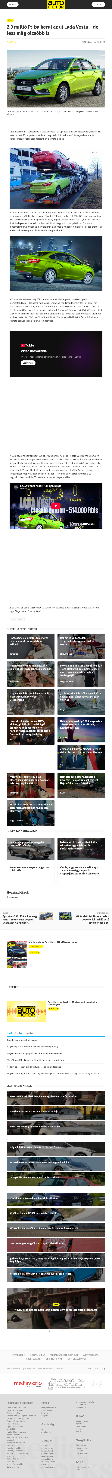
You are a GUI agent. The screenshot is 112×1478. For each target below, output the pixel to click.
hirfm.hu (79, 1469)
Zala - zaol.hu (13, 1467)
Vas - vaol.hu (12, 1461)
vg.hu (43, 1429)
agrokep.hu (46, 1432)
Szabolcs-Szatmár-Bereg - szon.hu (18, 1454)
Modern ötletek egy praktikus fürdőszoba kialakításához (34, 1067)
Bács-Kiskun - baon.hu (16, 1408)
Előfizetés (34, 953)
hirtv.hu (44, 1413)
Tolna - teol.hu (13, 1459)
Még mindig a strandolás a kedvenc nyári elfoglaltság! (32, 1046)
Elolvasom (53, 1009)
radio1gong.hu (82, 1467)
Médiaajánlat (37, 1355)
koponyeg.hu (81, 1448)
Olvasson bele (36, 946)
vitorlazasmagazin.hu (85, 1402)
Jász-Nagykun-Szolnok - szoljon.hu (17, 1438)
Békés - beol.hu (13, 1413)
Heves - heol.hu (13, 1435)
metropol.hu (81, 1426)
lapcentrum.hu (82, 1453)
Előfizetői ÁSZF (54, 1359)
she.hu (79, 1432)
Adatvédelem (90, 1355)
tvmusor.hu (81, 1407)
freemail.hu (81, 1445)
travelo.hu (45, 1464)
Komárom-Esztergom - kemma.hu (16, 1443)
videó (21, 619)
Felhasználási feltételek (64, 1355)
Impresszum (18, 1355)
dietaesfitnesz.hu (48, 1467)
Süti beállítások (77, 1359)
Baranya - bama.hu (15, 1410)
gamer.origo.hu (47, 1453)
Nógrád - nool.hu (14, 1448)
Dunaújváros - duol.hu (16, 1421)
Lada (13, 619)
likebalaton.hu (47, 1456)
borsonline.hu (82, 1421)
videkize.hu (81, 1405)
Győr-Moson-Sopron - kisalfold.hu (16, 1427)
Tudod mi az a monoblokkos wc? (22, 1040)
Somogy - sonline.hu (16, 1451)
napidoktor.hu (47, 1459)
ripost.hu (80, 1424)
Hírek (10, 20)
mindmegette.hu (48, 1462)
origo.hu (44, 1416)
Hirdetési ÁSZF (33, 1359)
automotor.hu (47, 1448)
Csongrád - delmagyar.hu (18, 1418)
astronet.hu (46, 1445)
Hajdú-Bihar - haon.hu (16, 1432)
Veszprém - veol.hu (15, 1464)
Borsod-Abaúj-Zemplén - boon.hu (21, 1416)
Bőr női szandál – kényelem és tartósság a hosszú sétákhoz (35, 1060)
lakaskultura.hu (47, 1451)
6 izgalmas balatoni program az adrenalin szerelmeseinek (34, 1053)
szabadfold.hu (47, 1410)
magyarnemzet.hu (49, 1408)
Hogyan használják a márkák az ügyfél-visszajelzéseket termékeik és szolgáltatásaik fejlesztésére (53, 1073)
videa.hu (79, 1451)
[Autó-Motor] (56, 4)
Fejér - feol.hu (13, 1424)
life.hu (78, 1429)
